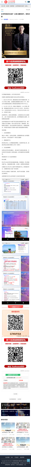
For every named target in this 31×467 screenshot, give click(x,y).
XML (12, 457)
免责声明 (22, 457)
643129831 (18, 377)
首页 (8, 6)
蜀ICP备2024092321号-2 (6, 463)
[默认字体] (28, 9)
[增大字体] (29, 9)
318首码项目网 (15, 461)
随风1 (4, 19)
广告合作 (16, 457)
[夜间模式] (28, 2)
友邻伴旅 (19, 399)
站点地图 (7, 457)
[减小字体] (26, 9)
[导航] (2, 2)
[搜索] (26, 2)
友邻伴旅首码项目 (13, 399)
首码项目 (12, 6)
